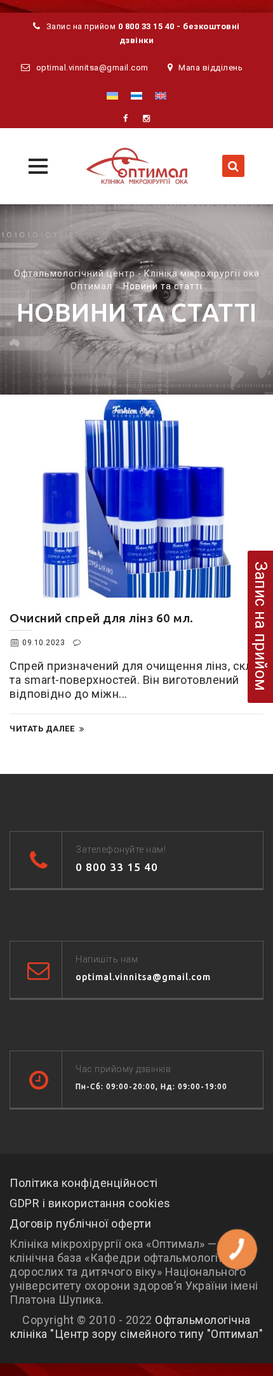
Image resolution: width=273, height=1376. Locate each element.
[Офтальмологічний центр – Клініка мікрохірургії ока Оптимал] (136, 166)
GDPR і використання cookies (90, 1203)
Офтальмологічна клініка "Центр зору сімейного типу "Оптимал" (136, 1326)
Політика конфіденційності (84, 1182)
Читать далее (42, 728)
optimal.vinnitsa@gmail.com (92, 67)
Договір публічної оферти (80, 1223)
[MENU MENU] (36, 165)
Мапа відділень (210, 67)
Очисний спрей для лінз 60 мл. (102, 618)
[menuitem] (112, 95)
